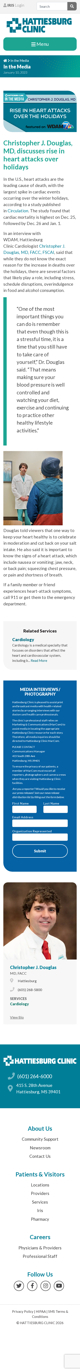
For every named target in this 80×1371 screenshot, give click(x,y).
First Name (20, 803)
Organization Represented (32, 831)
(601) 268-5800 (30, 990)
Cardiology (23, 639)
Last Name (51, 803)
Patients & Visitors (40, 1174)
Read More (39, 660)
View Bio (17, 1017)
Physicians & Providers (40, 1247)
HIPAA (41, 1311)
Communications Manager (28, 751)
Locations (40, 1184)
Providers (40, 1193)
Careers (40, 1237)
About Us (40, 1128)
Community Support (40, 1139)
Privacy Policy (22, 1311)
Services (40, 1201)
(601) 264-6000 (34, 1076)
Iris (40, 1210)
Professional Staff (40, 1256)
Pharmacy (40, 1219)
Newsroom (40, 1147)
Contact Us (40, 1156)
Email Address (22, 817)
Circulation (18, 210)
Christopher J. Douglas (33, 967)
